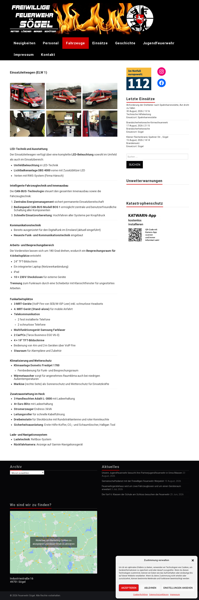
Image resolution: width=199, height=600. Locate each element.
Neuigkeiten (25, 43)
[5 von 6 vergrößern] (77, 114)
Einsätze (100, 43)
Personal (51, 43)
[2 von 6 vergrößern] (77, 86)
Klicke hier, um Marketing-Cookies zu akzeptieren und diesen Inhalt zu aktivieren (54, 542)
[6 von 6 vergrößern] (113, 114)
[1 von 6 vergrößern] (40, 86)
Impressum (175, 594)
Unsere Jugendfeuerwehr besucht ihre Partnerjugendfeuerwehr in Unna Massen (142, 473)
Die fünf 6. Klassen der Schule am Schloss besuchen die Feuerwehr (136, 494)
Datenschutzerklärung (159, 594)
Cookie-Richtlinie (140, 594)
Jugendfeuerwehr (159, 43)
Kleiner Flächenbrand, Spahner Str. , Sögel (147, 137)
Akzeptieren (128, 587)
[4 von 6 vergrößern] (40, 114)
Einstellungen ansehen (178, 587)
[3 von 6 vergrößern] (113, 86)
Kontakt (48, 55)
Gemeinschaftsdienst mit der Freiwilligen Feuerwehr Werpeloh (133, 481)
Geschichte (125, 43)
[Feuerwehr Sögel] (88, 18)
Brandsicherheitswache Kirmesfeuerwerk (147, 122)
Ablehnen (150, 587)
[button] (192, 560)
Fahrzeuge (75, 43)
